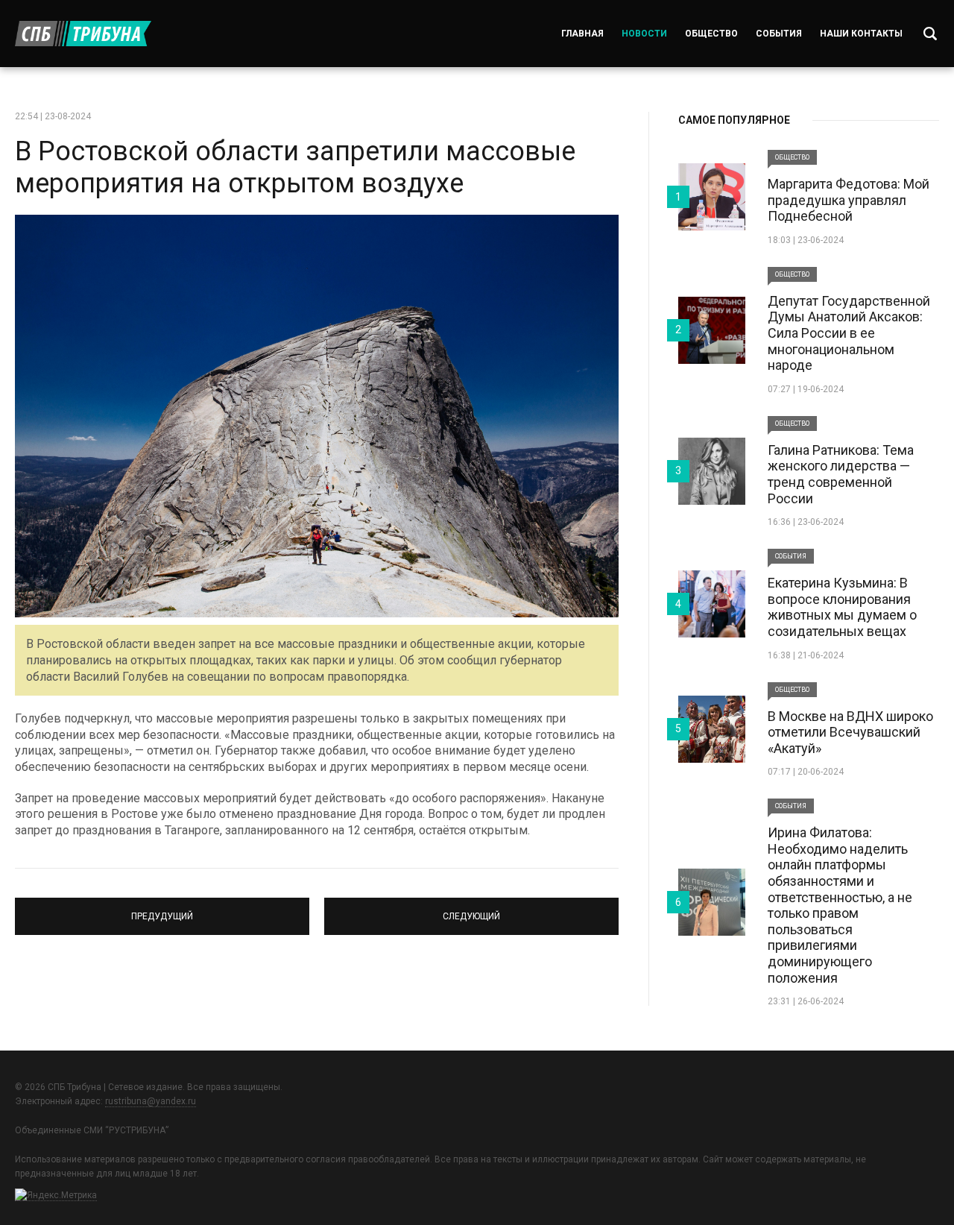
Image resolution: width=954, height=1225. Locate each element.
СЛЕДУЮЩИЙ (471, 910)
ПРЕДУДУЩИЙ (162, 910)
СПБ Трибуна (83, 33)
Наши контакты (861, 33)
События (779, 33)
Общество (711, 33)
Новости (644, 33)
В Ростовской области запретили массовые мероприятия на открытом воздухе (295, 167)
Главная (582, 33)
